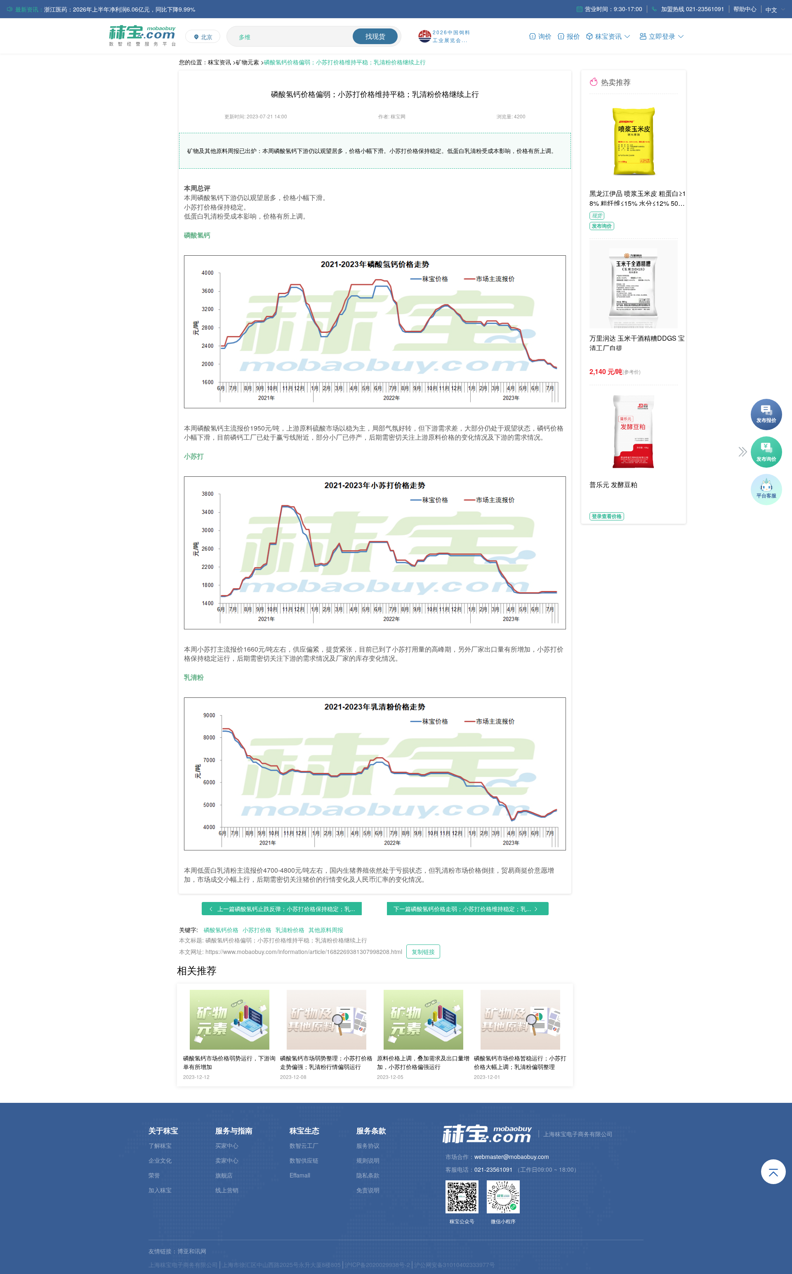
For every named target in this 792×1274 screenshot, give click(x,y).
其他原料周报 (326, 929)
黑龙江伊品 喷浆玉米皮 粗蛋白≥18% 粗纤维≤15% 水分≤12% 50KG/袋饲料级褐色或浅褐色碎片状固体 (638, 197)
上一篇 (286, 908)
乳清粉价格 (290, 929)
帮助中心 (745, 9)
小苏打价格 (257, 929)
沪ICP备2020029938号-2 (377, 1264)
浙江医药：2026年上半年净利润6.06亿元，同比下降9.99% (119, 9)
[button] (662, 35)
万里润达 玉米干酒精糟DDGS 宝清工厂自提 (637, 342)
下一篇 (462, 908)
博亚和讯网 (191, 1251)
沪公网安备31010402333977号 (454, 1264)
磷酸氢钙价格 (221, 929)
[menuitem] (775, 9)
